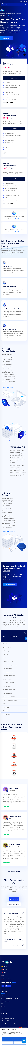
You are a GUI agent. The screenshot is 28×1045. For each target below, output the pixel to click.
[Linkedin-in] (9, 986)
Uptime (3, 1003)
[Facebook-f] (2, 986)
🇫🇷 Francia (4, 972)
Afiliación (3, 995)
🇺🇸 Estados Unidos (6, 979)
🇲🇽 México (4, 969)
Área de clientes (23, 1)
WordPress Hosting (14, 904)
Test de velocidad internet (7, 1018)
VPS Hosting (15, 899)
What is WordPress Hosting (11, 913)
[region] (14, 1036)
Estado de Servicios (6, 1001)
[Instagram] (6, 986)
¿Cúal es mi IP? (5, 1020)
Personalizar (7, 1043)
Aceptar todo (14, 1039)
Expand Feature (9, 102)
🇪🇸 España (4, 966)
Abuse (3, 1006)
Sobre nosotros (5, 1009)
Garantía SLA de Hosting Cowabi (9, 998)
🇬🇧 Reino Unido (5, 976)
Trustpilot (17, 218)
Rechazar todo (19, 1043)
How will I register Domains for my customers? (13, 940)
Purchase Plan (14, 78)
